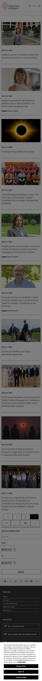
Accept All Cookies (21, 677)
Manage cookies (21, 666)
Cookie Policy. (22, 662)
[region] (21, 661)
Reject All (21, 672)
